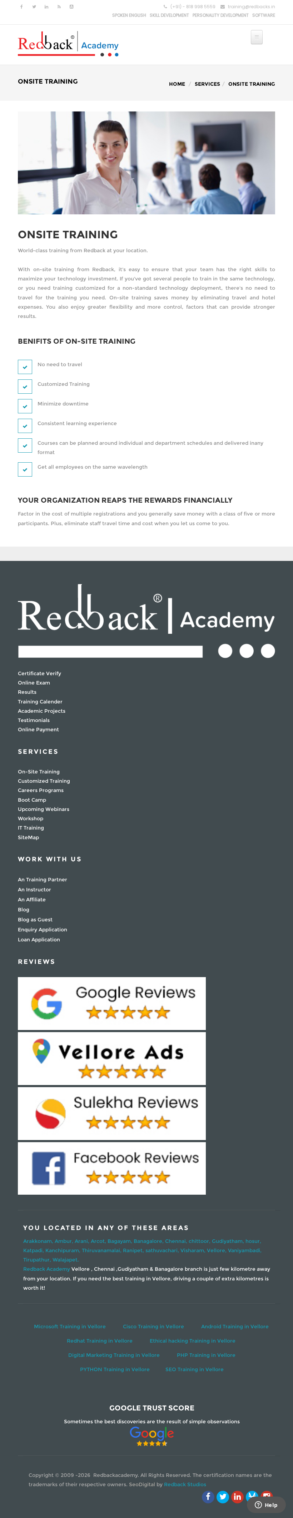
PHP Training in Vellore (206, 1355)
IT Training (31, 828)
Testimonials (34, 720)
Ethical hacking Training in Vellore (192, 1341)
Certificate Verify (39, 673)
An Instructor (34, 889)
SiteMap (28, 837)
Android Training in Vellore (235, 1326)
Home (177, 84)
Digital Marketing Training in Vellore (114, 1355)
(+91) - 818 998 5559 (192, 7)
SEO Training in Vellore (194, 1369)
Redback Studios (185, 1484)
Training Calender (40, 701)
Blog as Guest (35, 919)
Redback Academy (46, 1269)
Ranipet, (134, 1250)
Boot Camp (32, 800)
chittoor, (200, 1241)
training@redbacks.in (251, 7)
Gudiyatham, (228, 1241)
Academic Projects (41, 711)
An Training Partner (42, 879)
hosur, (253, 1241)
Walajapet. (66, 1259)
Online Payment (38, 729)
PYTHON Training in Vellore (115, 1369)
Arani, (83, 1241)
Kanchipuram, (63, 1250)
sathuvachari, (162, 1250)
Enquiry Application (42, 929)
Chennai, (177, 1241)
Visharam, (193, 1250)
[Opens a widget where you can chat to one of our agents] (266, 1505)
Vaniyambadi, (245, 1250)
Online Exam (34, 683)
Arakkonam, (39, 1241)
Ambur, (65, 1241)
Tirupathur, (38, 1259)
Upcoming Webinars (43, 809)
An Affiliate (32, 899)
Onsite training (251, 84)
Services (207, 84)
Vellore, (217, 1250)
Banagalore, (149, 1241)
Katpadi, (34, 1250)
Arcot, (99, 1241)
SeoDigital (142, 1484)
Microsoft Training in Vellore (70, 1326)
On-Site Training (39, 771)
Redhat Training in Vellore (100, 1341)
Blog (23, 909)
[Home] (68, 43)
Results (27, 692)
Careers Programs (41, 790)
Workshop (30, 818)
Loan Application (39, 939)
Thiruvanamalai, (102, 1250)
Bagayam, (121, 1241)
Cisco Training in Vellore (153, 1326)
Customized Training (44, 781)
